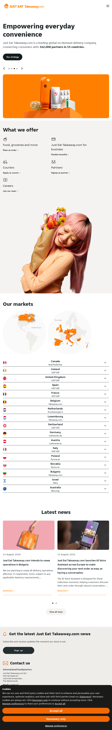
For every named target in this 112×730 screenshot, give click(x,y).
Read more (9, 590)
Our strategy (12, 57)
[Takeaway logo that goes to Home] (24, 6)
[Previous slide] (4, 68)
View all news (56, 612)
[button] (56, 362)
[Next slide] (22, 68)
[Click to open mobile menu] (107, 6)
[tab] (9, 68)
